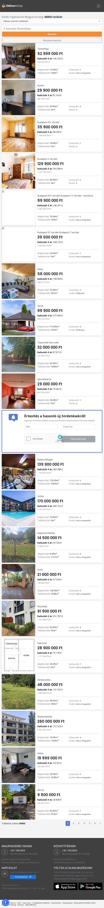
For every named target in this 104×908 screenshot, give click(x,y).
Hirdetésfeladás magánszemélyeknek (21, 862)
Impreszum (26, 903)
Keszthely (42, 606)
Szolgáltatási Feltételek (41, 903)
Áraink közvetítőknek (64, 859)
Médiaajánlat (68, 903)
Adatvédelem (56, 903)
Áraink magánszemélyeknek (16, 859)
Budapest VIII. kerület (48, 122)
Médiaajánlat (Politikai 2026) (84, 903)
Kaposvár (42, 643)
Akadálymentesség (9, 905)
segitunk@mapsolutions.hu (24, 872)
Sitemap (20, 905)
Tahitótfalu (43, 48)
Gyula (40, 305)
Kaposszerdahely (46, 533)
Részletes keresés (52, 40)
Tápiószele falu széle (48, 342)
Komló (40, 85)
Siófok (40, 496)
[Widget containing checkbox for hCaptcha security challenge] (44, 438)
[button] (5, 902)
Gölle (40, 569)
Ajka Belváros (44, 379)
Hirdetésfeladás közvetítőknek (69, 862)
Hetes (40, 753)
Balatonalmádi (44, 716)
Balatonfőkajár (45, 459)
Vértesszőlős (44, 679)
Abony (40, 789)
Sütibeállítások (30, 905)
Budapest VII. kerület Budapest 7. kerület (58, 232)
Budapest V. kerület (47, 158)
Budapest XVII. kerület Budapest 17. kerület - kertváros (65, 195)
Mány (40, 269)
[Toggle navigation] (98, 6)
